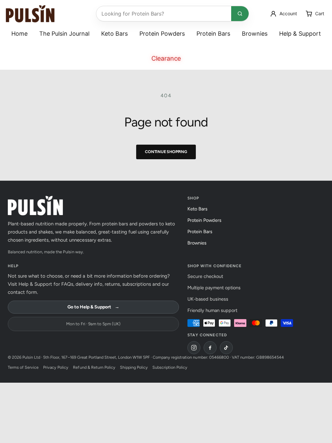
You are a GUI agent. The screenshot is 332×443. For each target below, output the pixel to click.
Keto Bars (114, 33)
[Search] (240, 13)
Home (19, 33)
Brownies (254, 33)
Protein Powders (162, 33)
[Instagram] (193, 347)
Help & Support (300, 33)
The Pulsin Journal (64, 33)
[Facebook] (210, 347)
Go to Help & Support (93, 307)
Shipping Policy (134, 367)
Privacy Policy (55, 367)
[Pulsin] (30, 13)
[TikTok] (226, 347)
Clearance (166, 58)
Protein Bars (213, 33)
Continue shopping (166, 151)
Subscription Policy (169, 367)
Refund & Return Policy (94, 367)
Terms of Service (23, 367)
